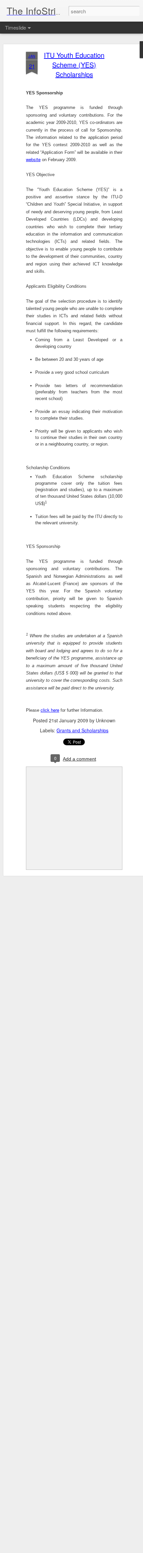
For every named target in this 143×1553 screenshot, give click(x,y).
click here (50, 710)
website (33, 159)
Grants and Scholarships (82, 730)
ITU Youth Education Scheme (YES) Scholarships (74, 64)
